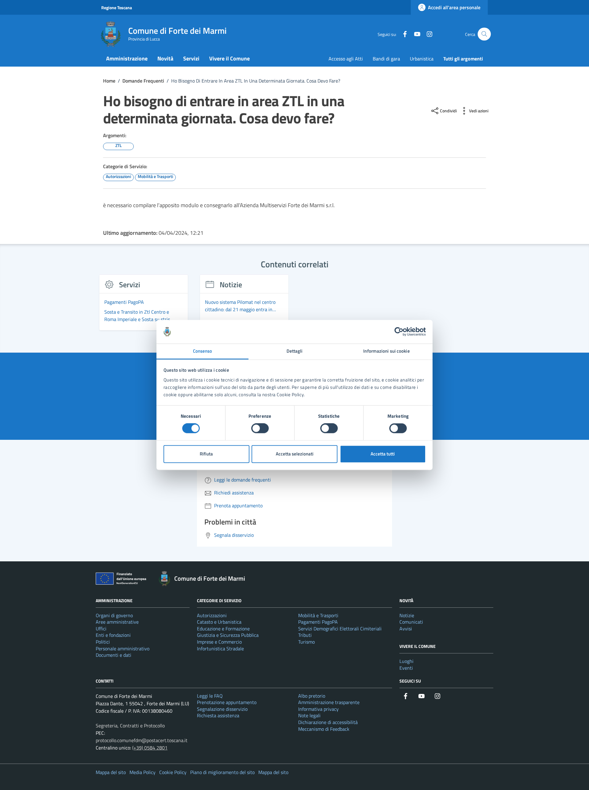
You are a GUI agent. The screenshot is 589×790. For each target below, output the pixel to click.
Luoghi (406, 661)
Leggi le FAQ (210, 695)
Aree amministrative (117, 621)
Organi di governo (114, 615)
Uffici (101, 628)
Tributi (305, 635)
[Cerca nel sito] (484, 34)
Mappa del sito (111, 772)
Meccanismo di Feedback (323, 729)
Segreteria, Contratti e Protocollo (130, 725)
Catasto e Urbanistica (219, 621)
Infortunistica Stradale (220, 648)
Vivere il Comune (229, 58)
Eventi (406, 668)
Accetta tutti (383, 453)
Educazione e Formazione (223, 628)
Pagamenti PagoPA (318, 621)
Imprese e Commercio (219, 641)
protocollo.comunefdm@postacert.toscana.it (141, 740)
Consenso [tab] (202, 350)
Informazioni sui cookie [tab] (386, 350)
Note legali (309, 715)
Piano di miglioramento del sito (222, 772)
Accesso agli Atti (346, 58)
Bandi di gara (386, 58)
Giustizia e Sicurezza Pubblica (228, 635)
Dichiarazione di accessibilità (328, 722)
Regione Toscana (116, 7)
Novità (165, 58)
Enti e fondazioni (113, 635)
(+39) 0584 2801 (149, 747)
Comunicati (411, 621)
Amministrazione (127, 58)
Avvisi (405, 628)
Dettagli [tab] (295, 350)
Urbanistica (421, 58)
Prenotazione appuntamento (226, 702)
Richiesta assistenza (218, 715)
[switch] (260, 428)
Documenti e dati (113, 655)
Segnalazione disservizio (222, 709)
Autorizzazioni (212, 615)
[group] (143, 306)
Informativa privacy (318, 709)
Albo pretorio (311, 695)
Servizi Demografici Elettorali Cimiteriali (340, 628)
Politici (103, 641)
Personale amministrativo (122, 648)
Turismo (306, 641)
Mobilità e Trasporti (318, 615)
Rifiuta (206, 453)
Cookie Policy (173, 772)
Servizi (191, 58)
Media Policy (142, 772)
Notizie (406, 615)
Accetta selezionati (295, 453)
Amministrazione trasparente (329, 702)
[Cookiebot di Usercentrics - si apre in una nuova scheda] (399, 331)
